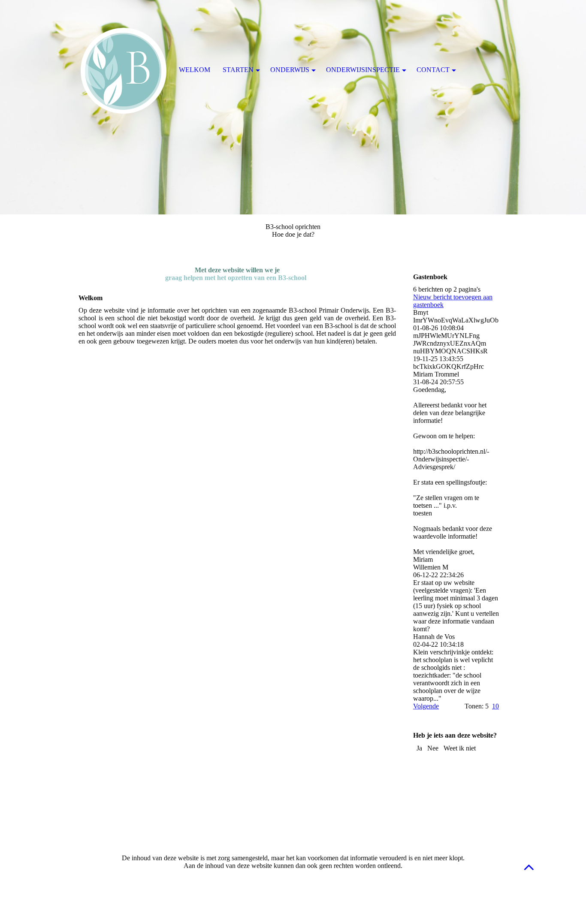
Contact (433, 69)
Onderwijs (289, 69)
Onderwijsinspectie (363, 69)
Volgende (426, 706)
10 (495, 706)
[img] (293, 107)
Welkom (194, 69)
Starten (238, 69)
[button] (529, 867)
